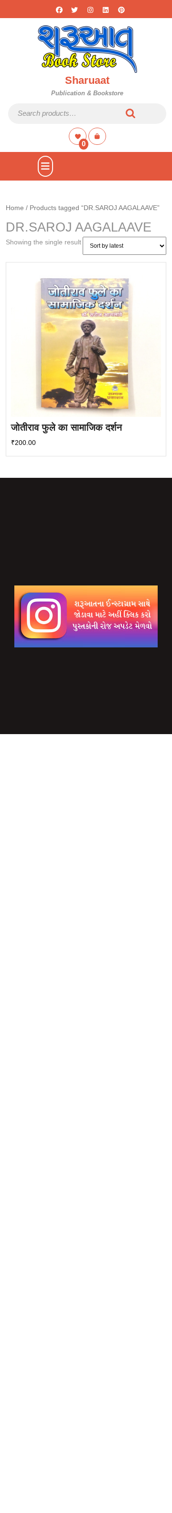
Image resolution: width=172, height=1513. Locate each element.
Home (15, 208)
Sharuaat (87, 80)
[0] (78, 136)
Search (131, 113)
